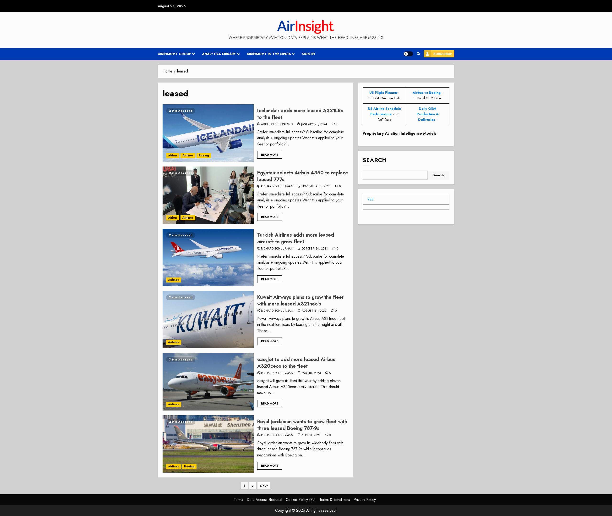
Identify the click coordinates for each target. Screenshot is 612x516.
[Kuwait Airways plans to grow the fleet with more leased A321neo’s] (208, 319)
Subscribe (442, 53)
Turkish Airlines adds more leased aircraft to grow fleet (295, 238)
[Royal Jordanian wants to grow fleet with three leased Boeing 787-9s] (208, 444)
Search (375, 160)
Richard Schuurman (277, 187)
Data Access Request (264, 499)
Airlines (187, 155)
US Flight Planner (383, 92)
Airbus (172, 155)
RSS (370, 199)
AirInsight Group (174, 53)
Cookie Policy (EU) (301, 499)
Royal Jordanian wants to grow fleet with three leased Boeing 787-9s (302, 425)
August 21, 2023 (314, 311)
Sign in (308, 53)
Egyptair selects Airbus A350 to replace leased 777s (302, 176)
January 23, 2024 (314, 124)
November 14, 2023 (316, 187)
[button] (418, 53)
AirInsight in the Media (269, 53)
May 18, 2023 (311, 373)
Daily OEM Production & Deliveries (428, 114)
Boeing (203, 155)
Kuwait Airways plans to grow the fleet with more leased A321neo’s (300, 300)
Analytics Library (219, 53)
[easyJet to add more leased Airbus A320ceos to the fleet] (208, 382)
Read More (269, 155)
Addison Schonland (277, 124)
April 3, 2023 (311, 435)
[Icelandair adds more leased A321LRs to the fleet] (208, 133)
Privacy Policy (365, 499)
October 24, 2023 (315, 249)
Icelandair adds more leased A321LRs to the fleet (300, 114)
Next (264, 485)
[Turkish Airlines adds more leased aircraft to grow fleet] (208, 257)
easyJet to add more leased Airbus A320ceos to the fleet (296, 363)
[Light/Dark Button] (408, 53)
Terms (238, 499)
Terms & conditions (334, 499)
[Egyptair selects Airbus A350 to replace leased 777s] (208, 195)
